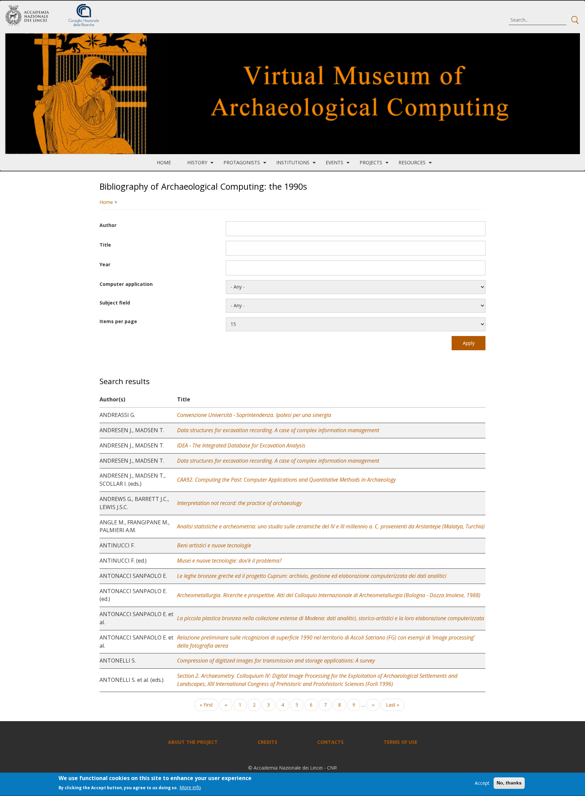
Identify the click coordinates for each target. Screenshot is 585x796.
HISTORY (201, 165)
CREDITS (267, 742)
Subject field (115, 302)
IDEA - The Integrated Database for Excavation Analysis (241, 445)
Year (105, 264)
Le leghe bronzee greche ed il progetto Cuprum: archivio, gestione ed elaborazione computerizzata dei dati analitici (311, 576)
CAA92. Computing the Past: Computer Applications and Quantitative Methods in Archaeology (286, 479)
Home (106, 202)
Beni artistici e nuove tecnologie (214, 545)
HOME (164, 162)
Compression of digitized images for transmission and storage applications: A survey (276, 660)
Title (105, 245)
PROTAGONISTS (245, 165)
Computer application (126, 284)
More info (190, 787)
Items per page (118, 321)
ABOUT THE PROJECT (193, 742)
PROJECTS (375, 165)
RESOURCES (416, 165)
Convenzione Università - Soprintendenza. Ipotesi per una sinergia (254, 415)
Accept (482, 783)
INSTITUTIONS (297, 165)
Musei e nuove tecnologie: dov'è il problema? (229, 560)
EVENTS (338, 165)
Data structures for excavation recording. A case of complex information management (278, 430)
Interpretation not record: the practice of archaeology (239, 503)
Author (108, 225)
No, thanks (509, 782)
